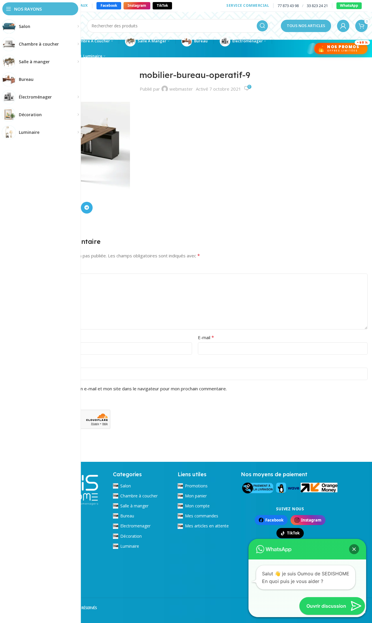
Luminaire (129, 546)
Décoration (131, 536)
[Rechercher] (262, 25)
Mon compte (197, 506)
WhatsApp (349, 5)
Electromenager (135, 526)
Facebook (109, 5)
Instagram (137, 5)
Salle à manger (134, 506)
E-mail (206, 337)
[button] (354, 549)
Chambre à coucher (139, 496)
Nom (29, 337)
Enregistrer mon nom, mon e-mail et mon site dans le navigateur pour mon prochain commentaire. (128, 389)
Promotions (196, 486)
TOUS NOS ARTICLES (306, 25)
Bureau (127, 516)
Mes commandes (201, 516)
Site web (31, 363)
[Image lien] (290, 487)
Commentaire (37, 268)
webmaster (181, 89)
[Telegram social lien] (87, 208)
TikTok (162, 5)
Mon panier (196, 496)
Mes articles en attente (207, 526)
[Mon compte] (343, 26)
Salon (125, 486)
